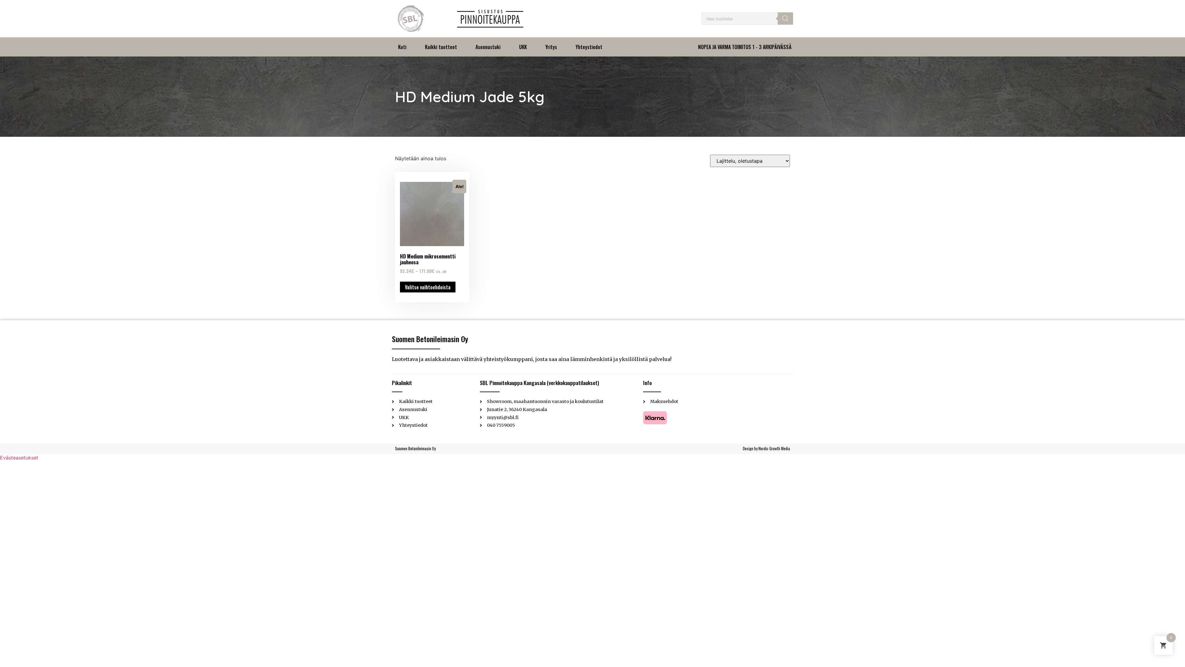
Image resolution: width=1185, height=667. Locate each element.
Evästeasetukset (19, 458)
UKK (523, 47)
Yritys (551, 47)
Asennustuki (488, 47)
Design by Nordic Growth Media (766, 448)
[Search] (785, 18)
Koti (402, 47)
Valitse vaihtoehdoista (428, 287)
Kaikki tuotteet (441, 47)
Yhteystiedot (589, 47)
